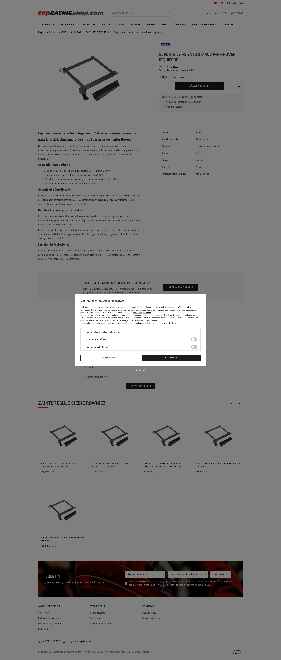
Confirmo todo (171, 358)
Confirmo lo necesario (110, 358)
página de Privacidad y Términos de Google (158, 323)
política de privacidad (142, 312)
